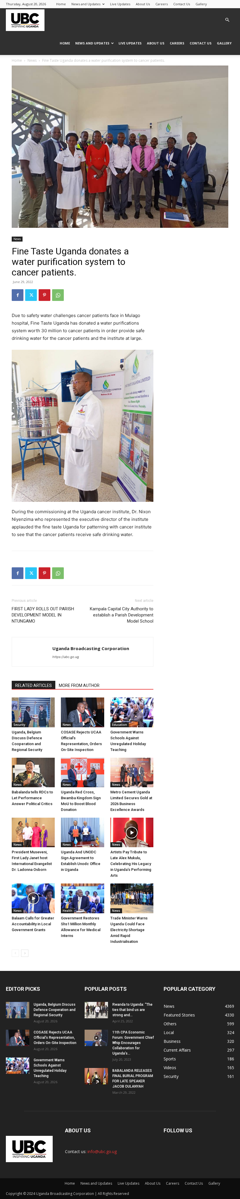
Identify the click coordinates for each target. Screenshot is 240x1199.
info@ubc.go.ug (102, 1151)
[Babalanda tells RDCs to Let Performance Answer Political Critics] (33, 772)
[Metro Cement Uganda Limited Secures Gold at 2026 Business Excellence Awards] (131, 772)
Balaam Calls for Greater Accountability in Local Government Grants (33, 924)
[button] (227, 20)
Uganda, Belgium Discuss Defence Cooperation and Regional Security (55, 1009)
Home (61, 4)
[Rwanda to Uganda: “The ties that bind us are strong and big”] (96, 1010)
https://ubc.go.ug (65, 657)
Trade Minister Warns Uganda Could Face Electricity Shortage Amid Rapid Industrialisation (129, 930)
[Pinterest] (44, 295)
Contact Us (181, 4)
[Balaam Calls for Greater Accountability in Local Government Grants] (33, 898)
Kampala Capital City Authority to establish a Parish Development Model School (121, 615)
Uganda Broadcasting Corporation (90, 648)
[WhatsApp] (58, 295)
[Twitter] (31, 295)
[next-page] (24, 953)
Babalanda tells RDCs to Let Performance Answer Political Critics (32, 798)
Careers (161, 4)
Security (19, 725)
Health (67, 911)
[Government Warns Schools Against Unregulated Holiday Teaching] (131, 712)
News (32, 60)
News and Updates (85, 4)
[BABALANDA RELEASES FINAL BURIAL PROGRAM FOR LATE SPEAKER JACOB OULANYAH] (96, 1076)
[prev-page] (15, 953)
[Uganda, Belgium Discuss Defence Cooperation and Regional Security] (33, 712)
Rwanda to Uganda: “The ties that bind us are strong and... (132, 1009)
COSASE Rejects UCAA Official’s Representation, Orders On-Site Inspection (55, 1037)
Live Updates (120, 4)
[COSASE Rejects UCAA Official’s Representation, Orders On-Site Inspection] (82, 712)
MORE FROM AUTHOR (79, 685)
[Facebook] (17, 295)
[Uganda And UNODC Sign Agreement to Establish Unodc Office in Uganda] (82, 832)
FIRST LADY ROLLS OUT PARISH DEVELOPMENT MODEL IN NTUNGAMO (43, 615)
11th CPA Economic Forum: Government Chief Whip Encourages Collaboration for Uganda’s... (133, 1042)
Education (119, 725)
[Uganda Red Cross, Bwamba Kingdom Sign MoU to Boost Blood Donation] (82, 772)
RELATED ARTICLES (33, 685)
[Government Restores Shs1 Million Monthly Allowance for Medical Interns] (82, 898)
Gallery (201, 4)
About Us (143, 4)
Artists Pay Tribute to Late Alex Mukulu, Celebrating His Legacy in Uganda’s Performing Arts (130, 864)
